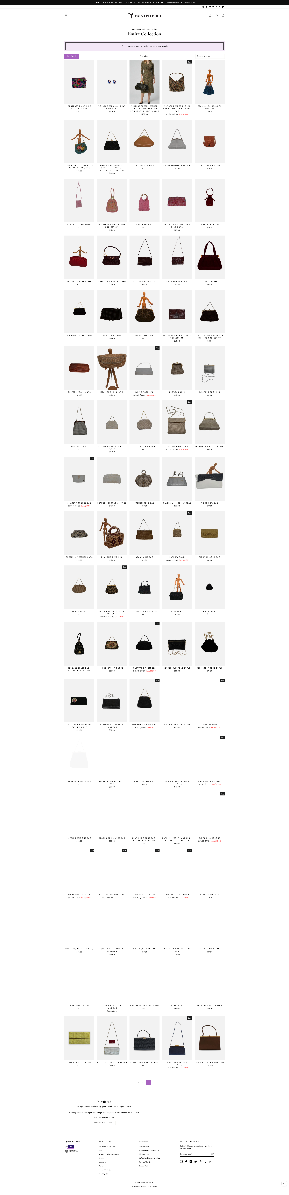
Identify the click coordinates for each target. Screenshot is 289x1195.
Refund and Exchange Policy (149, 1158)
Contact (101, 1158)
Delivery (102, 1166)
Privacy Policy (144, 1166)
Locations (102, 1162)
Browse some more (104, 1123)
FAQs (110, 1117)
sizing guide (101, 1106)
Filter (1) (73, 56)
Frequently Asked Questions (109, 1154)
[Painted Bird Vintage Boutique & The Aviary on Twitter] (195, 1161)
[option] (144, 2)
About (101, 1150)
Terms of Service (105, 1170)
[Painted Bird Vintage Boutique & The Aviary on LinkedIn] (210, 1161)
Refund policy (104, 1174)
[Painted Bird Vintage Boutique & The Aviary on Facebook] (186, 1161)
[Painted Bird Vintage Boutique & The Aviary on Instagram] (181, 1161)
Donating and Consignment (149, 1150)
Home (134, 29)
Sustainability (144, 1146)
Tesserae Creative (151, 1186)
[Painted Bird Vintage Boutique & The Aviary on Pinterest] (200, 1161)
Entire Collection (143, 29)
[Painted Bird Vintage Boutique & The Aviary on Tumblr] (205, 1161)
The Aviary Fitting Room (107, 1146)
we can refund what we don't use (125, 1112)
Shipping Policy (144, 1154)
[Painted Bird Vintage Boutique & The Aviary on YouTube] (191, 1161)
